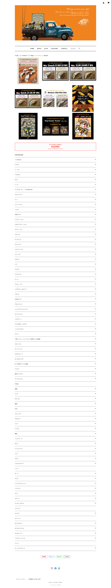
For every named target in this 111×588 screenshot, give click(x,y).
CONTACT (64, 48)
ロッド (16, 179)
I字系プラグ (18, 214)
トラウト (17, 164)
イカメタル (17, 174)
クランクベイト (18, 194)
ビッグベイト (18, 239)
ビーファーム (38, 55)
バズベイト (17, 234)
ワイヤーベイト (19, 229)
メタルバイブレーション (21, 224)
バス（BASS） (18, 159)
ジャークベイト (19, 204)
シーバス (17, 169)
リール (16, 184)
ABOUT (39, 48)
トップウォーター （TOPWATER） (24, 189)
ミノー (16, 199)
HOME (32, 48)
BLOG (46, 48)
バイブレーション (19, 219)
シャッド (17, 209)
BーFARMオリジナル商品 (26, 55)
